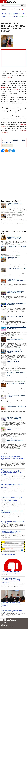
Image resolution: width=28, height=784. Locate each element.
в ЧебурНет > (22, 16)
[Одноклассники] (6, 150)
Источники (16, 13)
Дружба (9, 77)
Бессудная (4, 87)
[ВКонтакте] (3, 150)
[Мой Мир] (13, 150)
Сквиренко (15, 89)
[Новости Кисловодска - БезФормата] (8, 1)
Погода (23, 13)
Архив (10, 13)
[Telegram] (10, 150)
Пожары (14, 16)
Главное (3, 13)
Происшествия (5, 16)
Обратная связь (4, 624)
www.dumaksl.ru (7, 47)
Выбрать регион (4, 625)
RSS (11, 626)
